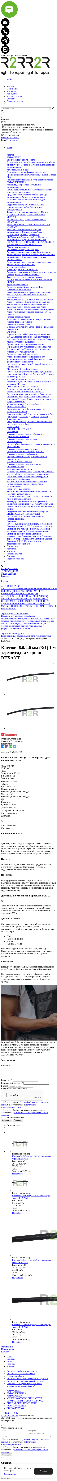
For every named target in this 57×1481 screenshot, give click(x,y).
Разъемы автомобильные (27, 621)
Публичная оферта (15, 1376)
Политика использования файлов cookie (26, 1381)
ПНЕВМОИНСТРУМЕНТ (22, 606)
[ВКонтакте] (2, 746)
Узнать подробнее (10, 1474)
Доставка (11, 1359)
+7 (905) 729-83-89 (9, 571)
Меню (9, 79)
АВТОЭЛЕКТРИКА (25, 588)
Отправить (6, 1455)
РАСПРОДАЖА (31, 598)
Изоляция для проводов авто (14, 616)
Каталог (5, 1352)
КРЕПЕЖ (39, 588)
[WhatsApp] (10, 746)
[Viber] (6, 746)
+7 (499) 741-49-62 (9, 568)
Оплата (10, 1361)
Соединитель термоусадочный (37, 636)
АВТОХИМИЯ (8, 588)
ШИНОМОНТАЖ (43, 606)
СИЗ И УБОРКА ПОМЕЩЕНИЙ (22, 1403)
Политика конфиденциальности (22, 1371)
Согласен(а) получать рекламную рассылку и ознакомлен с (24, 1112)
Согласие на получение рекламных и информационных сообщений (24, 1384)
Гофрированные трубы (12, 636)
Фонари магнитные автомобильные (23, 624)
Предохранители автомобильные (31, 618)
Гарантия (11, 1364)
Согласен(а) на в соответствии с (25, 1104)
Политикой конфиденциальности (18, 1106)
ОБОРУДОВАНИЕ (27, 596)
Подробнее (17, 1174)
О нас (9, 1356)
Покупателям (7, 1349)
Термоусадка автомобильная (25, 623)
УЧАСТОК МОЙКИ (16, 1406)
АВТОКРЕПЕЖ (14, 1396)
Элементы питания (21, 628)
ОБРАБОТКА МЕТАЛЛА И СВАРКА (25, 1401)
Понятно (43, 1471)
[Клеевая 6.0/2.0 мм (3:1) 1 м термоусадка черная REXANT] (30, 694)
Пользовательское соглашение (21, 1373)
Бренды (10, 1366)
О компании (7, 1347)
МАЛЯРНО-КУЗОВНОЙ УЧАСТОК (23, 592)
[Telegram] (14, 746)
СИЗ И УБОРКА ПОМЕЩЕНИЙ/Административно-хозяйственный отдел (25, 602)
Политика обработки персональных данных (27, 1378)
